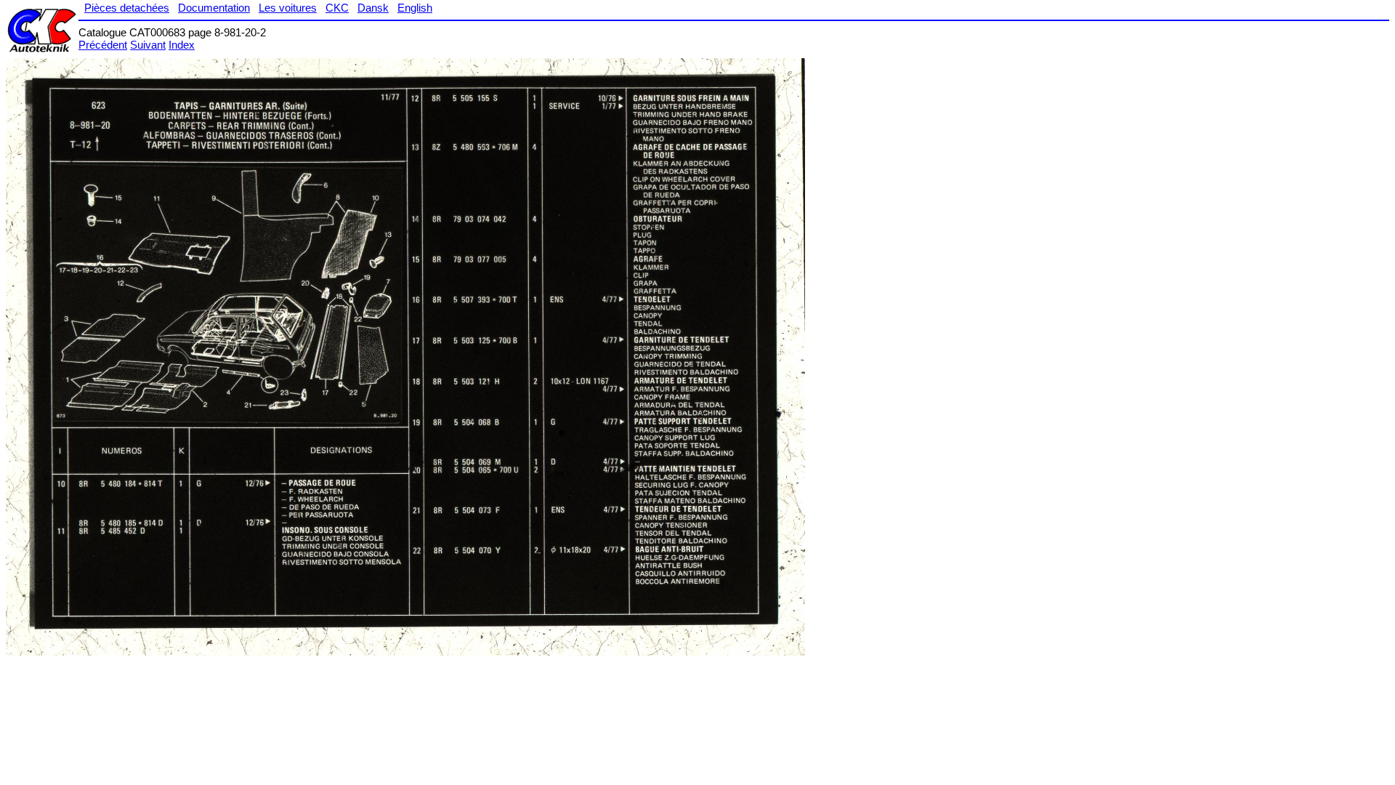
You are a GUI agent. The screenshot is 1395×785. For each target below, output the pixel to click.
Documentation (214, 7)
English (414, 7)
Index (182, 45)
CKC (337, 7)
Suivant (148, 45)
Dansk (373, 7)
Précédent (102, 45)
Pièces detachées (126, 7)
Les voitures (288, 7)
